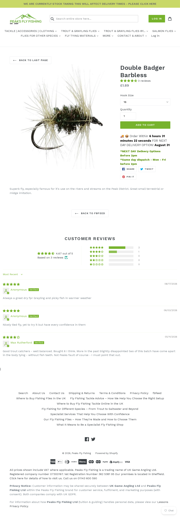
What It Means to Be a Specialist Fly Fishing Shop (90, 424)
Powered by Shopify (106, 453)
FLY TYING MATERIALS (81, 35)
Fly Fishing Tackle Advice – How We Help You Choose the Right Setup (117, 398)
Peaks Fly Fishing (81, 453)
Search (23, 393)
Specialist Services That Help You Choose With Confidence (90, 414)
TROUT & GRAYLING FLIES (79, 31)
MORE (107, 35)
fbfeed (157, 393)
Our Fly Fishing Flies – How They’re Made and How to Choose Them (90, 419)
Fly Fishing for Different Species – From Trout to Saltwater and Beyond (90, 409)
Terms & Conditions (112, 393)
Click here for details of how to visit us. (36, 478)
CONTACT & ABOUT (131, 35)
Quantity (126, 109)
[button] (129, 80)
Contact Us (56, 393)
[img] (11, 284)
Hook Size (127, 95)
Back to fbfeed (92, 213)
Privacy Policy (139, 393)
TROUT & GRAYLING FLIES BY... (125, 31)
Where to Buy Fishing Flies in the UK (41, 398)
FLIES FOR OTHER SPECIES (40, 35)
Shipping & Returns (82, 393)
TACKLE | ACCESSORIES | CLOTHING (29, 31)
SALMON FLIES (163, 31)
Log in (157, 18)
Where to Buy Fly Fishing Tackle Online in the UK (90, 403)
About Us (38, 393)
